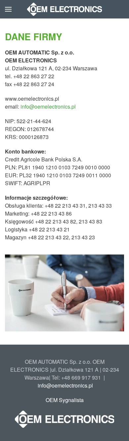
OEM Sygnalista (65, 400)
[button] (8, 9)
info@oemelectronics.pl (48, 106)
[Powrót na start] (64, 9)
